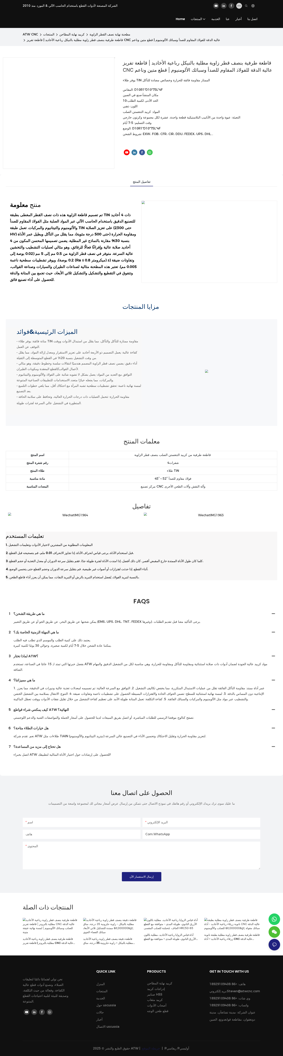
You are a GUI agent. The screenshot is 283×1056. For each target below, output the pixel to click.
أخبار (99, 1019)
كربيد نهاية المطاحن (72, 34)
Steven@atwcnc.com (243, 991)
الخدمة (100, 998)
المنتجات (48, 34)
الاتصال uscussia (107, 1026)
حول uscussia (106, 1005)
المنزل (100, 984)
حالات (100, 1012)
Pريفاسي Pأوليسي (177, 1048)
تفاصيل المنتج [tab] (141, 182)
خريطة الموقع (151, 1048)
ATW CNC (30, 34)
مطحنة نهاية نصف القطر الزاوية (110, 34)
